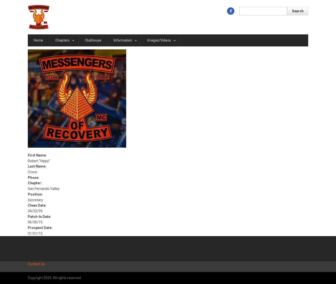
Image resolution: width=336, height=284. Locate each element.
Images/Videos (162, 42)
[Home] (38, 17)
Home (38, 40)
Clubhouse (93, 40)
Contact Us (36, 264)
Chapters (65, 42)
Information (126, 42)
